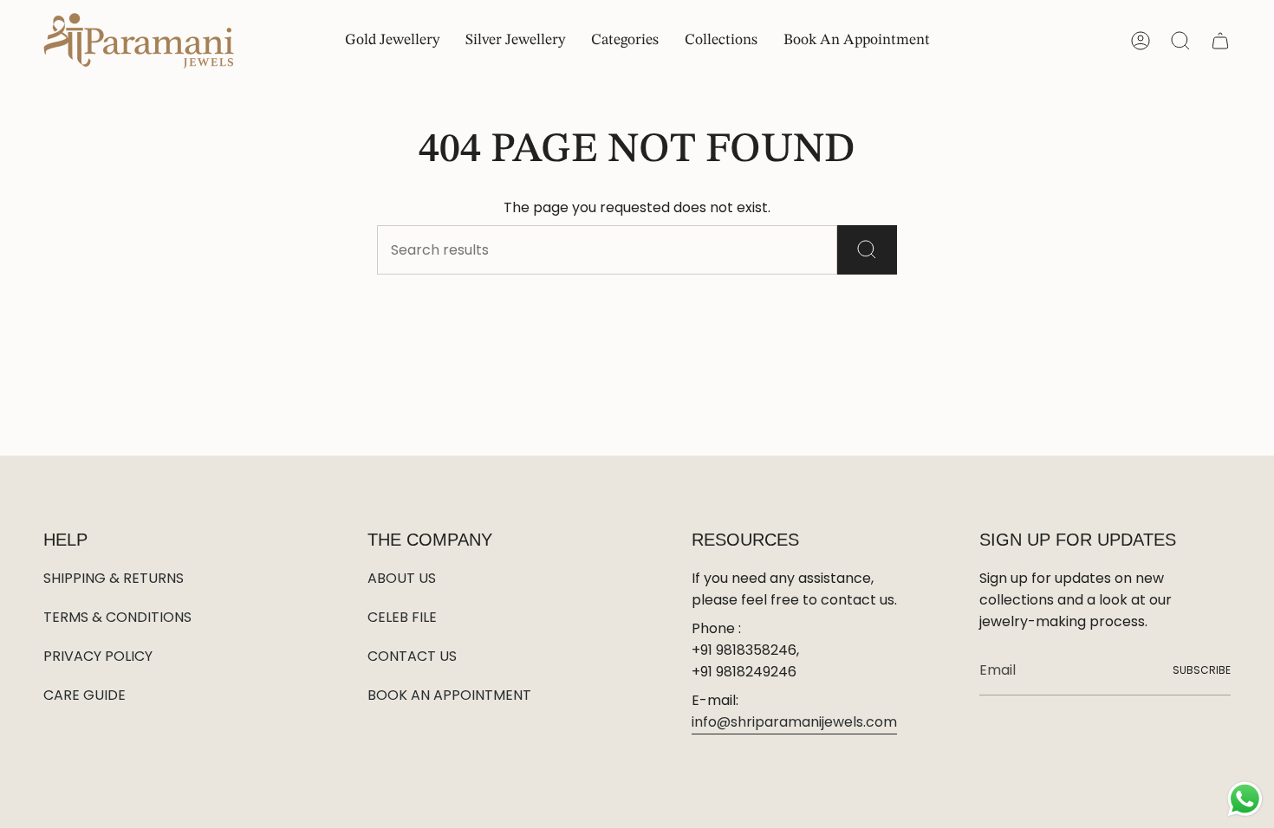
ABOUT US (401, 578)
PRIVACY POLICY (98, 656)
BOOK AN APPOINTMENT (449, 695)
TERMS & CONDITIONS (117, 617)
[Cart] (1220, 40)
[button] (625, 41)
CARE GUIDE (84, 695)
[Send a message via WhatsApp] (1245, 799)
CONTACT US (412, 656)
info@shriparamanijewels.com (794, 722)
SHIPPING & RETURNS (113, 578)
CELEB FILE (402, 617)
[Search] (867, 250)
